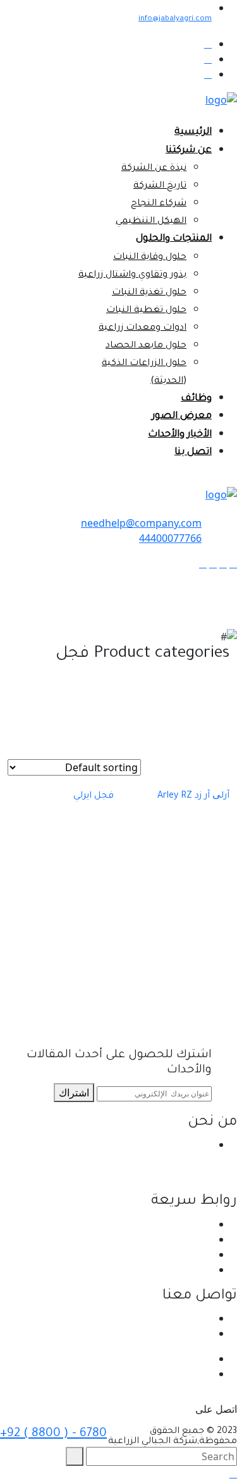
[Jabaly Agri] (221, 99)
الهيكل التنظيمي (151, 222)
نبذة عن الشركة (153, 169)
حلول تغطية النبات (146, 311)
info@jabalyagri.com (175, 19)
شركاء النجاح (158, 204)
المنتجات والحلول (174, 239)
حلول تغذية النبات (149, 293)
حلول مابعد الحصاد (146, 346)
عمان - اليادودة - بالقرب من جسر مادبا (132, 1318)
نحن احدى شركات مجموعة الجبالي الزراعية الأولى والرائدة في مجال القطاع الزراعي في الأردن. (120, 1159)
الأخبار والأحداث (180, 434)
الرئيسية (193, 132)
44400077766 (170, 538)
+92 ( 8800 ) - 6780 (53, 1434)
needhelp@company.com (141, 523)
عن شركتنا (189, 150)
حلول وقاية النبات (149, 258)
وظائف (196, 398)
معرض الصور (182, 416)
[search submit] (74, 1456)
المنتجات (193, 1254)
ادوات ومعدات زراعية (142, 328)
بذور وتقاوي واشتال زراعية (132, 275)
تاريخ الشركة (159, 186)
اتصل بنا (193, 452)
